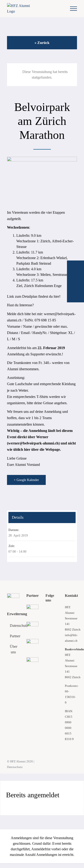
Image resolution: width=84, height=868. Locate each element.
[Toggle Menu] (73, 9)
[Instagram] (53, 620)
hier (56, 296)
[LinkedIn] (47, 628)
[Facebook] (47, 612)
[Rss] (53, 612)
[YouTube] (47, 620)
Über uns (13, 649)
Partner (13, 636)
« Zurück (42, 43)
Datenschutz (13, 626)
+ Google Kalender (26, 480)
